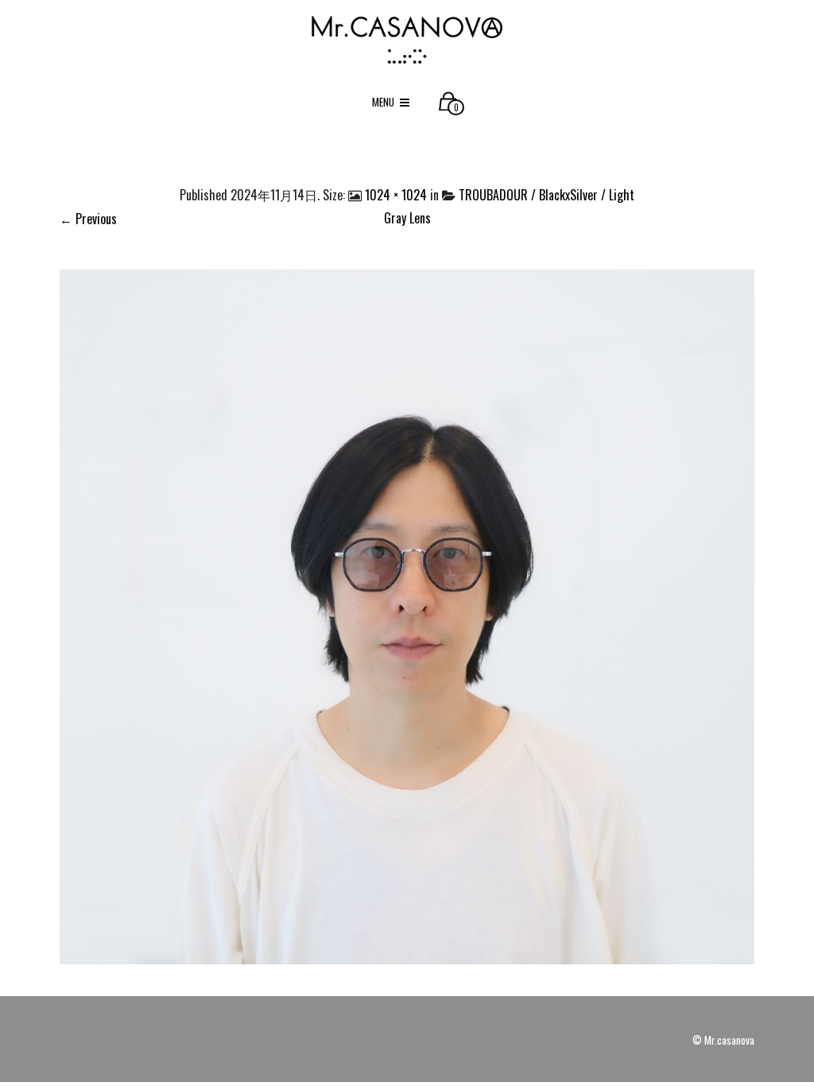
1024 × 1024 (396, 194)
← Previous (88, 218)
